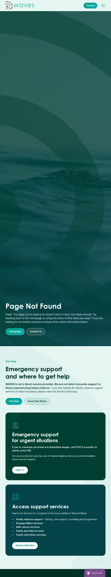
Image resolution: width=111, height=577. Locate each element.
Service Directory (25, 545)
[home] (19, 5)
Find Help (14, 401)
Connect (90, 5)
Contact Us (36, 331)
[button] (102, 5)
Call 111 (20, 470)
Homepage (15, 331)
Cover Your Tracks (36, 401)
